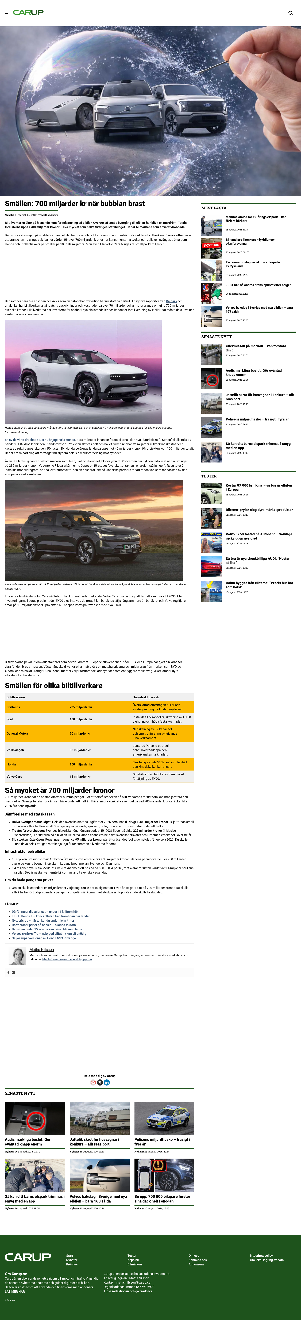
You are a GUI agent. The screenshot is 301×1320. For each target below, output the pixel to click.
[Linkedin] (107, 1082)
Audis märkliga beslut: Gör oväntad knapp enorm (28, 1141)
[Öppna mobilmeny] (6, 12)
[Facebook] (8, 972)
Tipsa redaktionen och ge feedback (128, 1291)
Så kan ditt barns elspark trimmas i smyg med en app (35, 1198)
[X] (100, 1082)
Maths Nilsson (49, 215)
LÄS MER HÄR (15, 1291)
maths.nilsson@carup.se (133, 1282)
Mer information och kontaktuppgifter (67, 959)
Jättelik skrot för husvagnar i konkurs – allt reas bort (94, 1141)
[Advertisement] (99, 274)
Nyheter (9, 215)
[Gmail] (93, 1082)
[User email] (13, 972)
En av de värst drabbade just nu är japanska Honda (40, 440)
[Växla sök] (291, 13)
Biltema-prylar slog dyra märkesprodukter (260, 510)
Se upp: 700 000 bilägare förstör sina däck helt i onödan (162, 1198)
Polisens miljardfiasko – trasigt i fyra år (257, 419)
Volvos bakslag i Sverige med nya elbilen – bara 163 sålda (98, 1198)
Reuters (171, 301)
